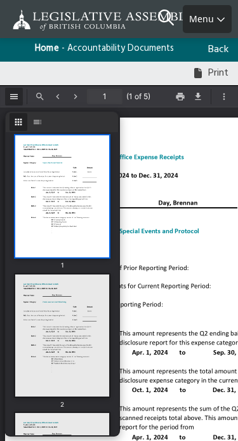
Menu (202, 19)
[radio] (18, 122)
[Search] (170, 19)
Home (47, 48)
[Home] (51, 20)
